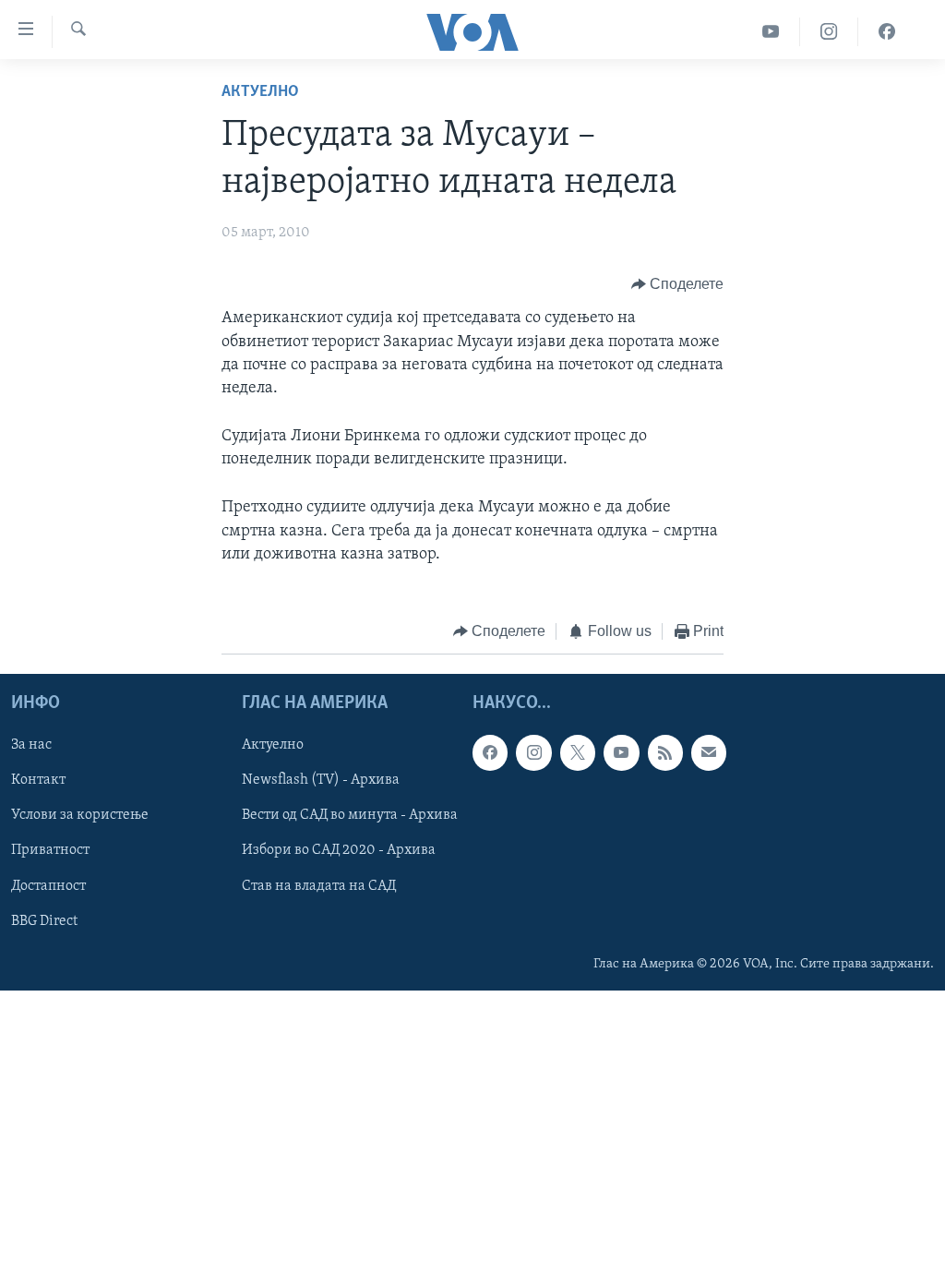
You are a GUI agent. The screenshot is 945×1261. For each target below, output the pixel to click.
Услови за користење (80, 815)
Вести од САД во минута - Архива (350, 815)
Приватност (50, 850)
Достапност (48, 885)
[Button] (677, 284)
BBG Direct (44, 920)
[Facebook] (886, 32)
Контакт (38, 780)
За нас (31, 745)
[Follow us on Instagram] (533, 752)
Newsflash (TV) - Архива (321, 780)
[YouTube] (771, 32)
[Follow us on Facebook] (490, 752)
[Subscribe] (708, 752)
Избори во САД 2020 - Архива (339, 850)
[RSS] (665, 752)
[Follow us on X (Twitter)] (577, 752)
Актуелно (260, 92)
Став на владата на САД (319, 885)
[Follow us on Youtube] (621, 752)
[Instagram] (829, 32)
